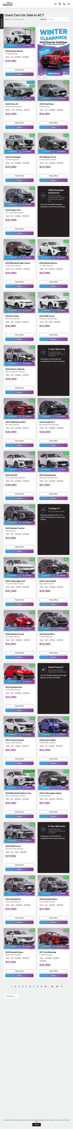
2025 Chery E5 (11, 104)
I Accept (36, 1124)
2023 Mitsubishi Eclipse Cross (18, 793)
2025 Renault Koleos (48, 899)
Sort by (43, 19)
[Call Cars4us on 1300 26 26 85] (64, 4)
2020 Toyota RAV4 (47, 581)
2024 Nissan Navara (14, 51)
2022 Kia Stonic (12, 316)
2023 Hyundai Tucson (14, 528)
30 (57, 986)
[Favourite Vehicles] (55, 4)
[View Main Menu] (69, 4)
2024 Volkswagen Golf (15, 581)
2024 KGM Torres (47, 316)
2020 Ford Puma (46, 104)
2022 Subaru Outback (14, 369)
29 (52, 986)
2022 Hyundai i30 (13, 899)
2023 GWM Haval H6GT (15, 422)
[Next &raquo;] (61, 986)
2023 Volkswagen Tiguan (50, 793)
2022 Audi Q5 (11, 475)
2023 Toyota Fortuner (14, 740)
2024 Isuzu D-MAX (47, 740)
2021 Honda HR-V (46, 634)
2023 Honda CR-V (13, 210)
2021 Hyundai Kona (47, 475)
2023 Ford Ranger (13, 157)
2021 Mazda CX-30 (47, 157)
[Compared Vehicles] (60, 4)
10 (45, 986)
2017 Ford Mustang (47, 952)
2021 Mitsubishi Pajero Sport (17, 263)
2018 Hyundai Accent (14, 634)
